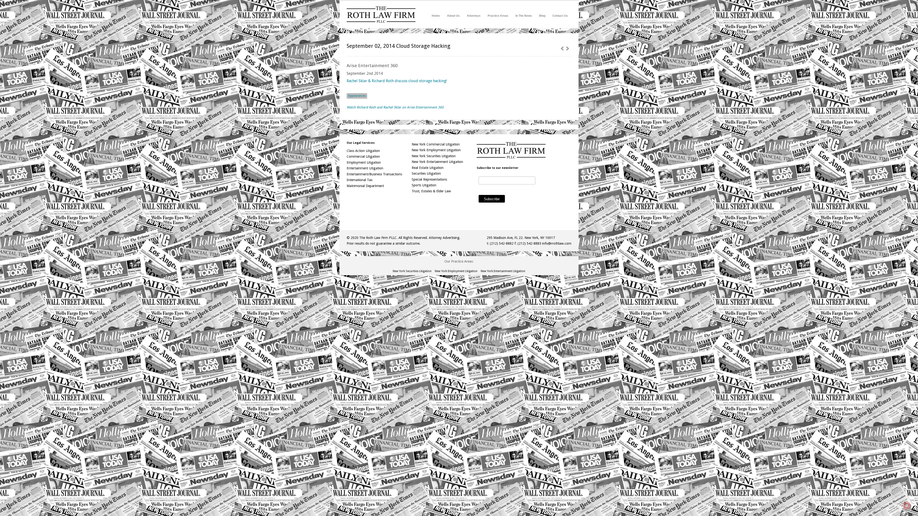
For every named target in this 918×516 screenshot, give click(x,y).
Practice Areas (498, 15)
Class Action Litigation (363, 151)
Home (436, 15)
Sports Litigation (424, 185)
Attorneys (474, 15)
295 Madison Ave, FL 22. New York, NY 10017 (521, 238)
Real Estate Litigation (427, 168)
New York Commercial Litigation (436, 144)
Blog (542, 15)
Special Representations (429, 179)
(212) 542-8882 (502, 243)
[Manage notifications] (907, 505)
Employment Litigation (364, 162)
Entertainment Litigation (365, 168)
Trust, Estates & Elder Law (431, 191)
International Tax (359, 180)
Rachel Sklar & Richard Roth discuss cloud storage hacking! (397, 81)
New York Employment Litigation (436, 150)
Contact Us (560, 15)
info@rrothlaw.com (556, 243)
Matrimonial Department (365, 186)
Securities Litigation (426, 173)
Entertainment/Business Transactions (374, 174)
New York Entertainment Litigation (437, 162)
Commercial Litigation (363, 156)
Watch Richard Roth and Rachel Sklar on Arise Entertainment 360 (395, 107)
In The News (523, 15)
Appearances (357, 95)
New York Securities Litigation (434, 156)
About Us (453, 15)
